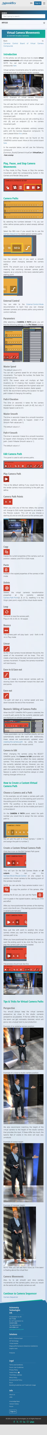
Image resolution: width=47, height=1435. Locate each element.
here (14, 66)
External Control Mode (35, 304)
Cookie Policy (13, 1372)
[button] (31, 3)
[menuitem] (37, 3)
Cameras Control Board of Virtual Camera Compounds (23, 44)
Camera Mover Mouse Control (14, 876)
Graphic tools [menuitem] (13, 1348)
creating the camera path (13, 742)
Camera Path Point (10, 598)
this (20, 134)
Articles (5, 22)
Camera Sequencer (10, 234)
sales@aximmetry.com (16, 1329)
